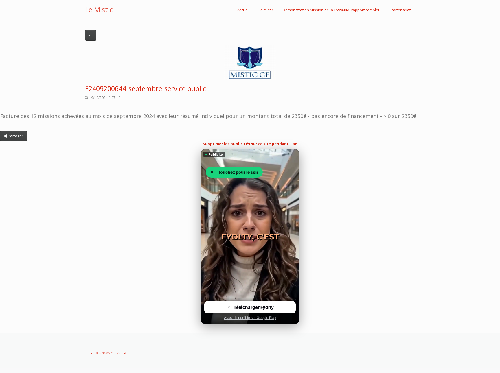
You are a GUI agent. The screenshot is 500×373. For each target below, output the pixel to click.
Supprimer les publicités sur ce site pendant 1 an (250, 143)
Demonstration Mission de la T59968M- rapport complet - (332, 9)
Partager (15, 136)
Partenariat (401, 9)
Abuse (121, 353)
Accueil (243, 9)
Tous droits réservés (99, 353)
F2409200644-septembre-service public (145, 88)
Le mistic (266, 9)
